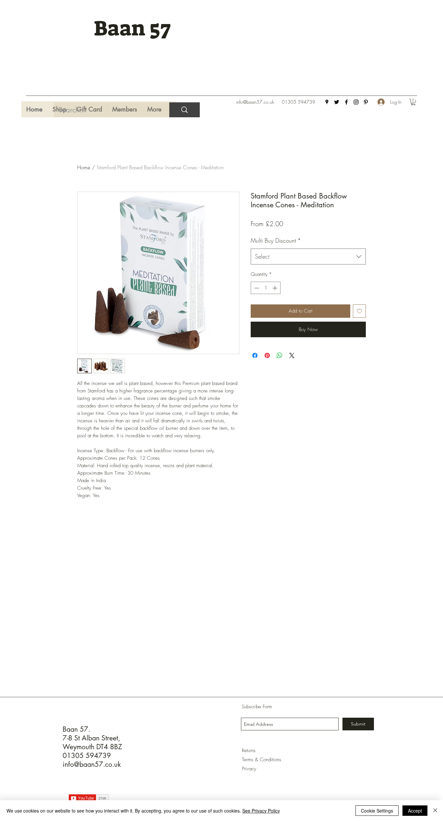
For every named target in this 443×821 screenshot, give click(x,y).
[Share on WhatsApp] (279, 355)
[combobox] (308, 257)
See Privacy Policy (261, 810)
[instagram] (356, 102)
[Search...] (184, 109)
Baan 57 (132, 28)
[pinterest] (366, 102)
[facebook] (346, 102)
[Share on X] (292, 355)
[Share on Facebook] (255, 355)
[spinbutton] (265, 288)
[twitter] (336, 102)
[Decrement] (256, 288)
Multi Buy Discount (276, 240)
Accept (415, 810)
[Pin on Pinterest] (267, 355)
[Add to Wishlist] (359, 311)
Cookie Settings (377, 810)
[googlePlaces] (327, 102)
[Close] (435, 810)
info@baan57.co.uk (255, 102)
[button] (413, 102)
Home (83, 167)
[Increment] (275, 288)
